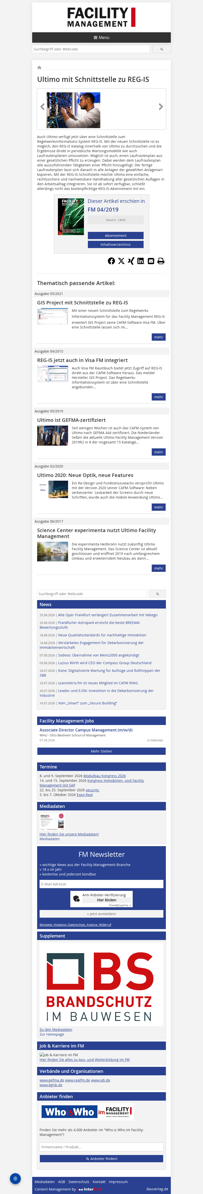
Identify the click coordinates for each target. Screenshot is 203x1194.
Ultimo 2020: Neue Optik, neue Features (85, 475)
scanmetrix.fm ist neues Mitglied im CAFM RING (89, 683)
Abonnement (116, 235)
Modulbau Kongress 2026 (104, 775)
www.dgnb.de (51, 1085)
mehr (158, 337)
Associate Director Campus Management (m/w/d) (86, 730)
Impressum (118, 1181)
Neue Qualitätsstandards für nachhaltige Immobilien (93, 635)
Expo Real (85, 794)
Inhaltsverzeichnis (116, 244)
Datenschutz (79, 1181)
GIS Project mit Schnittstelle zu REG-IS (82, 302)
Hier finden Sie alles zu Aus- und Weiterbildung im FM (85, 1059)
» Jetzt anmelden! (101, 913)
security (93, 790)
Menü (104, 37)
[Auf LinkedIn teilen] (141, 263)
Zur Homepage (52, 1034)
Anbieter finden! (103, 1158)
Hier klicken (106, 900)
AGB (61, 1181)
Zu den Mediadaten (56, 1029)
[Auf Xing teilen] (131, 263)
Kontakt (99, 1181)
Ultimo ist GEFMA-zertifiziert (71, 420)
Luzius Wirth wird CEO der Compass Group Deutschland (96, 662)
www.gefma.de (52, 1080)
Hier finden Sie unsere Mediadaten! (69, 834)
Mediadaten (50, 838)
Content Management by (56, 1189)
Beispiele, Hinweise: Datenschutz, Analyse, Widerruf (75, 925)
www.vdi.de (100, 1080)
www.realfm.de (77, 1080)
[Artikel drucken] (161, 261)
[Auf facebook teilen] (111, 263)
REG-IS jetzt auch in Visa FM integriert (82, 360)
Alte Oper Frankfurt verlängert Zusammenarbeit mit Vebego (98, 615)
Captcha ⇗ (120, 905)
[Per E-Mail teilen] (151, 261)
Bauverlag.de (157, 1189)
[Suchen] (162, 49)
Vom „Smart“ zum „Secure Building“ (78, 703)
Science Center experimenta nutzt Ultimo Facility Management (96, 533)
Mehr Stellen (101, 751)
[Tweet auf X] (121, 263)
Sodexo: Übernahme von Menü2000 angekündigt (89, 655)
